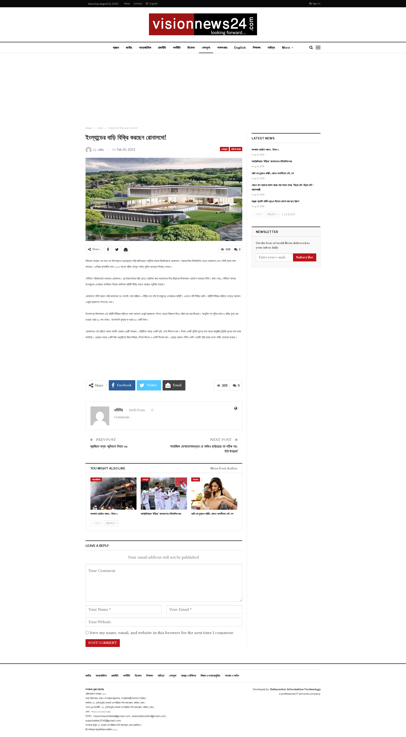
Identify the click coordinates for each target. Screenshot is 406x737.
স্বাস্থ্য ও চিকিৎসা (188, 675)
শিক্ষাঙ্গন (257, 47)
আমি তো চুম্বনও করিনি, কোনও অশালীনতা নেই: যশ (273, 173)
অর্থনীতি (176, 47)
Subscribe (304, 257)
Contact (137, 3)
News (127, 3)
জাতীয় (129, 47)
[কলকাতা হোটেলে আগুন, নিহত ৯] (113, 493)
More (286, 47)
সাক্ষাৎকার (222, 47)
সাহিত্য (271, 47)
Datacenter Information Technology (295, 689)
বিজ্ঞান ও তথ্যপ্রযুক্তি (210, 675)
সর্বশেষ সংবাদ (236, 149)
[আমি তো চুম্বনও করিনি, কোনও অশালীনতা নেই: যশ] (214, 493)
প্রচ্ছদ (116, 47)
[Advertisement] (203, 90)
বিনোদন (191, 47)
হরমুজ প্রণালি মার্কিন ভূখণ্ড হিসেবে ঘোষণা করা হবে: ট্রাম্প (275, 201)
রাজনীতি (162, 47)
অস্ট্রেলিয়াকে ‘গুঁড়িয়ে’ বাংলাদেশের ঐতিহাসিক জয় (272, 161)
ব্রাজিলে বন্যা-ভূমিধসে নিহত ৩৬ (108, 446)
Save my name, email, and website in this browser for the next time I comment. (162, 633)
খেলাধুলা (206, 47)
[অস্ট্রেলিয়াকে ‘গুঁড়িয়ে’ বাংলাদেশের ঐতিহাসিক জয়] (164, 493)
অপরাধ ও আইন (232, 675)
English (153, 3)
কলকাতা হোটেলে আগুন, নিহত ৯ (265, 149)
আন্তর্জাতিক (145, 47)
